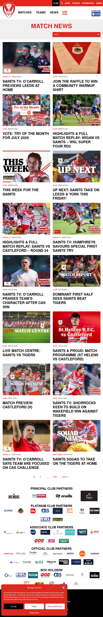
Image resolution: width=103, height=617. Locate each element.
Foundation (88, 3)
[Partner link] (14, 496)
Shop (67, 3)
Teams (41, 12)
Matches (25, 12)
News (54, 12)
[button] (63, 587)
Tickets (76, 3)
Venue (99, 3)
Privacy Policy (34, 612)
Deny (34, 606)
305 (55, 476)
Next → (66, 476)
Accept (13, 606)
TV (62, 3)
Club (55, 3)
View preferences (55, 606)
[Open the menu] (64, 13)
